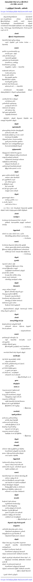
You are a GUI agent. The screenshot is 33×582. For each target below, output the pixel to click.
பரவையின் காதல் (27, 11)
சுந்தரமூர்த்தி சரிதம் (15, 11)
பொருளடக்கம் (5, 11)
